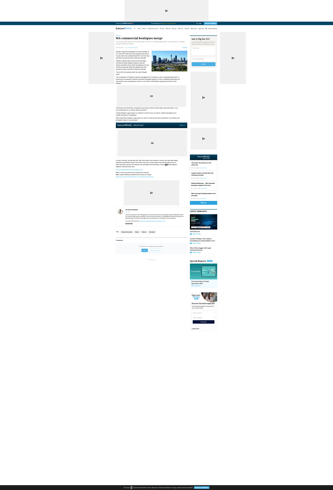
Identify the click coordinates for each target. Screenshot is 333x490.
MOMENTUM (128, 23)
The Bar (162, 28)
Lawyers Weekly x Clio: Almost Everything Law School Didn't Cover (202, 240)
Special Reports (212, 28)
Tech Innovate (195, 231)
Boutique (152, 232)
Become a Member (210, 23)
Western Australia (127, 232)
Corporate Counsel (152, 28)
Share (185, 47)
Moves (144, 28)
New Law (180, 28)
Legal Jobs (201, 28)
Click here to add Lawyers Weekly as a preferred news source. (135, 177)
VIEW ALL (182, 125)
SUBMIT (203, 64)
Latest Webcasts (198, 211)
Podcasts (187, 28)
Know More (129, 223)
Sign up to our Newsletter (169, 23)
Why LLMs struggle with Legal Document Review (200, 249)
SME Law (168, 28)
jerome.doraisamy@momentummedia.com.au (129, 169)
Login (199, 23)
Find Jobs (204, 322)
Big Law (174, 28)
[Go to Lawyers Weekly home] (124, 28)
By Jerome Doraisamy (132, 47)
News (139, 28)
